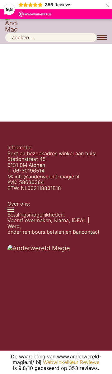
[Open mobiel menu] (102, 37)
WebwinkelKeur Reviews (71, 362)
